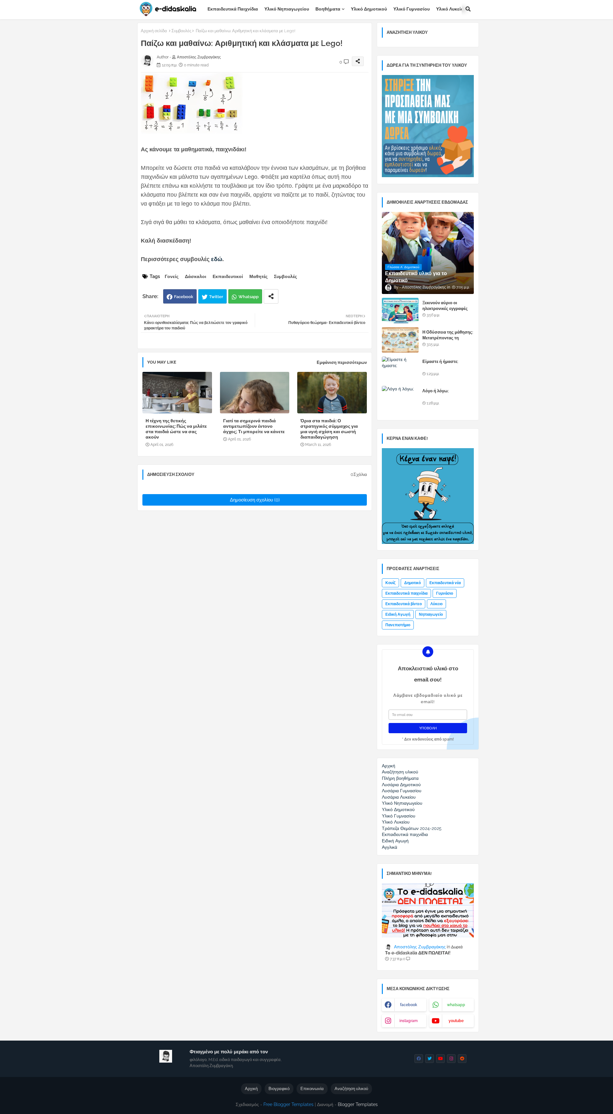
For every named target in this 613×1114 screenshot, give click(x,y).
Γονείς (171, 276)
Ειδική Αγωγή (397, 614)
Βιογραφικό (279, 1088)
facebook (408, 1005)
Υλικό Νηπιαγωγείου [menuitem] (402, 803)
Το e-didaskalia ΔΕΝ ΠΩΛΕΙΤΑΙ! (417, 952)
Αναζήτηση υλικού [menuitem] (400, 771)
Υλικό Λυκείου (451, 8)
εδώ (216, 259)
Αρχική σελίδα (154, 30)
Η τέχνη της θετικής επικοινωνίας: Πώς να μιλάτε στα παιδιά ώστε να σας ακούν (176, 429)
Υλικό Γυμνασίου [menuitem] (398, 815)
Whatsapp (248, 296)
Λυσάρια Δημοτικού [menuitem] (401, 784)
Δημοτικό (412, 583)
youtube (456, 1021)
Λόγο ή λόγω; (435, 390)
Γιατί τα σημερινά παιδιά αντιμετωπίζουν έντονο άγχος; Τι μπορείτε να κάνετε (254, 426)
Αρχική (251, 1088)
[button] (468, 9)
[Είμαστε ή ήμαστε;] (400, 369)
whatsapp (456, 1005)
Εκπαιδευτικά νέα (445, 583)
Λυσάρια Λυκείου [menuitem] (399, 797)
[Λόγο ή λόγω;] (400, 398)
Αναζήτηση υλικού (351, 1088)
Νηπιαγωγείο (431, 614)
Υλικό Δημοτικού (369, 8)
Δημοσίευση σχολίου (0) (255, 500)
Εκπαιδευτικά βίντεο (403, 604)
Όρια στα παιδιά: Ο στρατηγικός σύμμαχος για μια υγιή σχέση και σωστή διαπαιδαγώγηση (329, 429)
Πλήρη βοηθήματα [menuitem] (400, 778)
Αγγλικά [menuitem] (389, 847)
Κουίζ (390, 583)
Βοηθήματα (327, 8)
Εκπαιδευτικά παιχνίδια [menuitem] (405, 834)
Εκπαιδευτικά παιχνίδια (233, 8)
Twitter (216, 296)
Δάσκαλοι (195, 276)
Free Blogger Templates (288, 1104)
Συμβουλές (181, 30)
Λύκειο (436, 604)
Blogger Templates (358, 1104)
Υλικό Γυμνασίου (411, 8)
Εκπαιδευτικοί (228, 276)
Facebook (183, 296)
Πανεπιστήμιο (397, 625)
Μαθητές (258, 276)
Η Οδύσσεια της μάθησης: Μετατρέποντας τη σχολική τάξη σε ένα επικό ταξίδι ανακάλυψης (448, 341)
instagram (408, 1021)
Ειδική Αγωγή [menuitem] (395, 840)
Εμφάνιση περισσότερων (342, 362)
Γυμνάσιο (444, 593)
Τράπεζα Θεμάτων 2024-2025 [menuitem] (412, 828)
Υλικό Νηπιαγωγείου (286, 8)
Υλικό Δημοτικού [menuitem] (398, 809)
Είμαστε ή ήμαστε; (440, 361)
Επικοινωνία (312, 1088)
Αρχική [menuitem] (388, 765)
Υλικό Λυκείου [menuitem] (396, 821)
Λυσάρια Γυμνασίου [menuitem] (401, 790)
